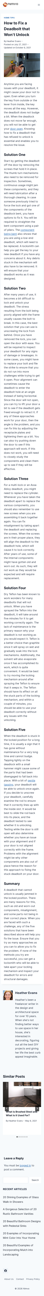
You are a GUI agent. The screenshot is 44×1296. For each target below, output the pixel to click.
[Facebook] (5, 1270)
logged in (25, 1165)
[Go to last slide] (7, 1108)
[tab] (17, 1136)
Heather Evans (14, 41)
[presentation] (22, 1094)
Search (35, 1180)
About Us (9, 1279)
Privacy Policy (33, 1279)
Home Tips (9, 18)
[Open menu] (39, 5)
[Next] (37, 1108)
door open (16, 128)
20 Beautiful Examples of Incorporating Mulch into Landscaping (18, 1250)
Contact (20, 1279)
